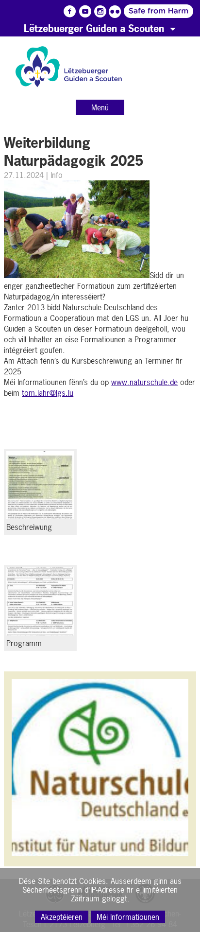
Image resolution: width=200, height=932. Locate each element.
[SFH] (130, 10)
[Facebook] (70, 11)
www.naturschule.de (144, 382)
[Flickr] (115, 11)
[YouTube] (85, 11)
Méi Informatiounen (128, 917)
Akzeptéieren (62, 917)
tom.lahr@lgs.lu (47, 392)
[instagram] (100, 11)
